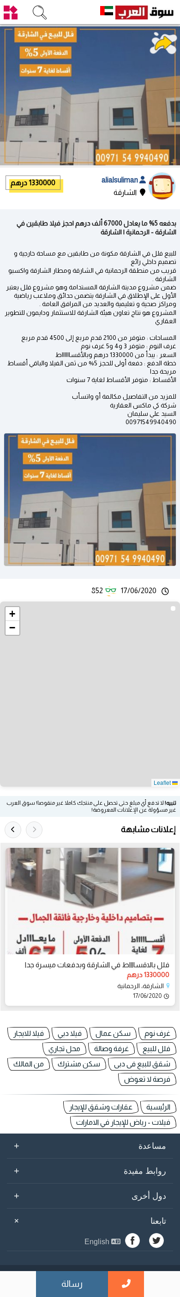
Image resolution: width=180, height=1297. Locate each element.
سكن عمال (113, 1033)
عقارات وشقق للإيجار (100, 1107)
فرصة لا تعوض (147, 1079)
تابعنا (88, 1220)
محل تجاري (64, 1049)
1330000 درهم (33, 183)
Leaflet (163, 782)
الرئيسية (158, 1107)
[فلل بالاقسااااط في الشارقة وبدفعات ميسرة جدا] (90, 901)
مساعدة (90, 1145)
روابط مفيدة (90, 1170)
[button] (12, 614)
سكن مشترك (79, 1064)
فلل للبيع (156, 1049)
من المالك (28, 1064)
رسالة (72, 1284)
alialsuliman (120, 180)
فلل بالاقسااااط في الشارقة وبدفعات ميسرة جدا (97, 965)
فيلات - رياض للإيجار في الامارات (123, 1122)
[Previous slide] (34, 829)
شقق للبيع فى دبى (142, 1064)
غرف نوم (157, 1033)
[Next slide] (13, 829)
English (97, 1242)
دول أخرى (90, 1195)
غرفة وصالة (111, 1049)
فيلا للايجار (28, 1033)
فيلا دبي (70, 1033)
